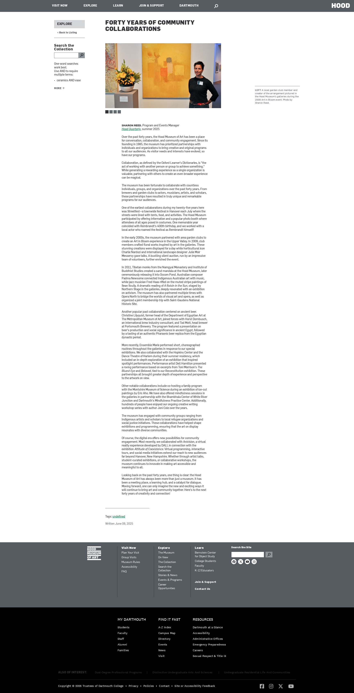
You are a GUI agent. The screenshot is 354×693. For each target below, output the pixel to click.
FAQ (124, 571)
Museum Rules (130, 562)
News (162, 650)
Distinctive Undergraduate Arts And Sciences (182, 672)
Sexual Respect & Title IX (209, 656)
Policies (148, 686)
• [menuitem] (126, 686)
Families (123, 650)
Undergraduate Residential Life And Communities (257, 672)
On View (163, 557)
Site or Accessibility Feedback (195, 686)
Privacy (133, 686)
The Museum (166, 552)
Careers (198, 650)
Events (162, 644)
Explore (90, 5)
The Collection (167, 562)
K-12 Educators (204, 570)
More (57, 88)
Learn (118, 5)
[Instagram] (271, 686)
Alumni (122, 644)
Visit (161, 656)
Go (269, 554)
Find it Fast (169, 620)
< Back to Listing (67, 33)
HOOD (341, 5)
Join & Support (151, 5)
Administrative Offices (208, 639)
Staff (121, 639)
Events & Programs (170, 580)
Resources (203, 620)
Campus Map (167, 633)
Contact (164, 686)
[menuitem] (133, 636)
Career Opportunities (166, 586)
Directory (164, 639)
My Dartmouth (132, 620)
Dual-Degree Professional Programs (118, 672)
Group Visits (128, 557)
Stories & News (167, 575)
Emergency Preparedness (209, 644)
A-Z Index (164, 627)
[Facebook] (262, 686)
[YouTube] (291, 686)
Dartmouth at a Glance (208, 627)
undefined (118, 516)
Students (123, 627)
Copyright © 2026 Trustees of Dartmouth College (91, 686)
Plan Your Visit (130, 552)
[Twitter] (280, 686)
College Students (205, 561)
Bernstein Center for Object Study (205, 554)
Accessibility (129, 566)
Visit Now (60, 5)
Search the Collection (164, 568)
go (82, 55)
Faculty (199, 565)
